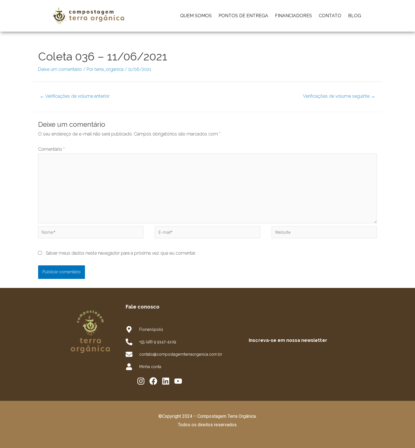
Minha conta (150, 366)
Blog (354, 15)
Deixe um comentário (60, 69)
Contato (330, 15)
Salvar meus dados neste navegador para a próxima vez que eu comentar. (121, 253)
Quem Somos (196, 15)
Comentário (51, 149)
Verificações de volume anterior (75, 96)
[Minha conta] (129, 366)
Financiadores (293, 15)
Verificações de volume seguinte (339, 96)
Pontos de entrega (243, 15)
